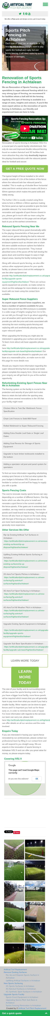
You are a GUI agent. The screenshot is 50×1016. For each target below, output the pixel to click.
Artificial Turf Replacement (15, 969)
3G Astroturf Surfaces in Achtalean (21, 989)
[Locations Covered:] (3, 4)
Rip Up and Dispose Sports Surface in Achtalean (22, 976)
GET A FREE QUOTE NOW (25, 168)
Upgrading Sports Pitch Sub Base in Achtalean (21, 1001)
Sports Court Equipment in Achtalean (22, 997)
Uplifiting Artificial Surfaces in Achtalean (23, 980)
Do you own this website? (18, 779)
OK (36, 779)
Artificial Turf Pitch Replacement (32, 1008)
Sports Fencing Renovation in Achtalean (23, 1005)
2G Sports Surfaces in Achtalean (20, 986)
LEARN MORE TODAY (25, 677)
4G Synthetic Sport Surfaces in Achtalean (24, 992)
